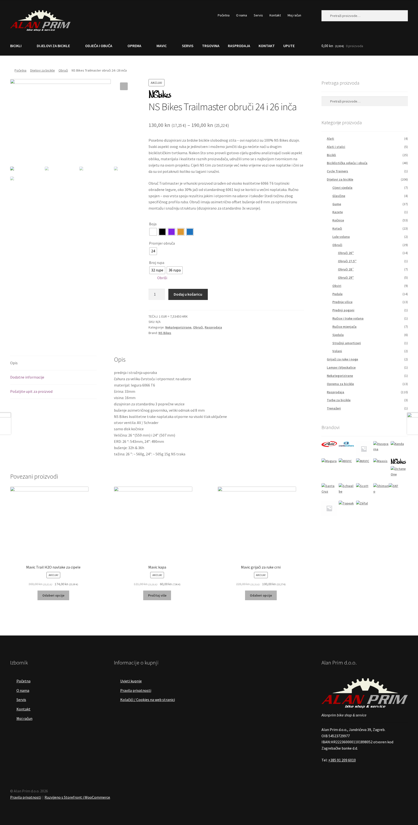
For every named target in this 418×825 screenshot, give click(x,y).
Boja (153, 223)
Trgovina (210, 45)
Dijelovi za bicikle (53, 45)
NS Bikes (164, 333)
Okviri (336, 286)
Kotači (337, 228)
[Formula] (364, 449)
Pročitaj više (157, 595)
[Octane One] (398, 474)
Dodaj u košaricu (188, 294)
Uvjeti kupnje (131, 681)
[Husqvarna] (381, 449)
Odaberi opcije (53, 595)
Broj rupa (156, 262)
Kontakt (275, 15)
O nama (241, 15)
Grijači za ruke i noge (342, 359)
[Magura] (329, 466)
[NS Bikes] (398, 461)
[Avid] (329, 444)
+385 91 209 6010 (342, 760)
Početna (224, 15)
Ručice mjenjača (344, 326)
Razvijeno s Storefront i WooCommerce (77, 797)
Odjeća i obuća (98, 45)
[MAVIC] (346, 466)
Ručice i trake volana (348, 318)
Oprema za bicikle (340, 384)
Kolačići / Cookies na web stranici (147, 699)
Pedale (337, 294)
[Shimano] (381, 491)
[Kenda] (398, 449)
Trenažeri (334, 408)
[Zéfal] (364, 508)
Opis (14, 362)
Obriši (162, 277)
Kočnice (338, 220)
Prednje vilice (342, 302)
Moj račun (294, 15)
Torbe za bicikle (339, 400)
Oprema (134, 45)
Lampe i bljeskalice (341, 367)
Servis (258, 15)
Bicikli (16, 45)
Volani (337, 351)
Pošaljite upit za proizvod (31, 391)
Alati (330, 138)
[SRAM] (329, 508)
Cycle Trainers (337, 171)
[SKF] (396, 491)
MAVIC (162, 45)
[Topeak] (346, 508)
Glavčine (338, 196)
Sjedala (338, 335)
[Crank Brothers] (346, 444)
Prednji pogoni (343, 310)
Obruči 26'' (346, 253)
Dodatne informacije (27, 377)
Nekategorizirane (178, 327)
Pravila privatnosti (135, 690)
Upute (289, 45)
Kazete (337, 212)
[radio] (153, 231)
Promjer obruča (162, 243)
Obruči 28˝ (346, 269)
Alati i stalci (336, 147)
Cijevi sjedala (342, 187)
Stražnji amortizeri (346, 343)
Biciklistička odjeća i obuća (347, 163)
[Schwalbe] (346, 491)
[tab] (53, 363)
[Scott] (364, 491)
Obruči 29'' (346, 277)
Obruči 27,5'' (347, 261)
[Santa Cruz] (329, 491)
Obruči (63, 70)
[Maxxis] (381, 466)
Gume (336, 204)
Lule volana (341, 236)
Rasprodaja (239, 45)
